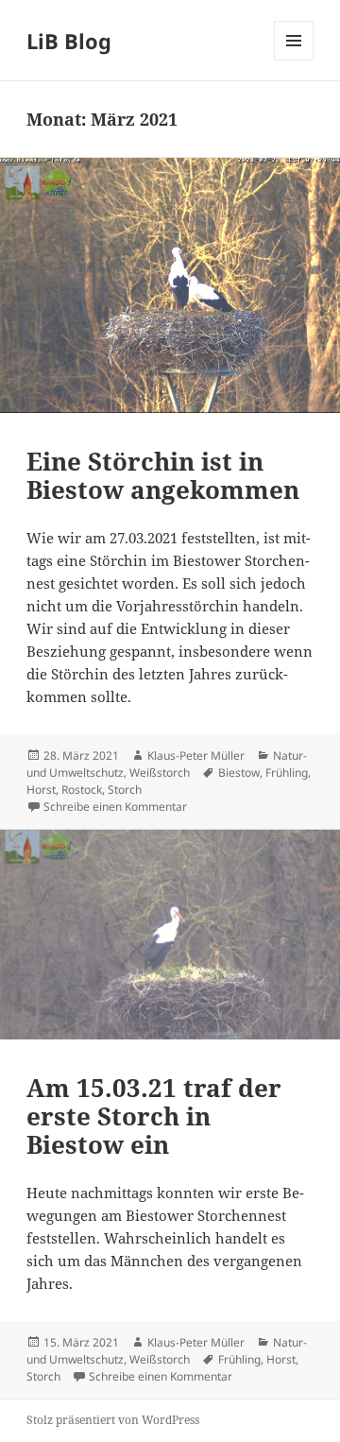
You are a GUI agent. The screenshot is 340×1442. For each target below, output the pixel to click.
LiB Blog (68, 40)
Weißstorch (159, 772)
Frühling (286, 772)
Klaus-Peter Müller (196, 755)
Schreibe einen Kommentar (115, 806)
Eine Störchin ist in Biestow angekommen (162, 475)
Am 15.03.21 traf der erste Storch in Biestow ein (153, 1116)
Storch (125, 789)
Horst (41, 789)
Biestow (239, 772)
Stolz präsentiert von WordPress (112, 1420)
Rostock (81, 789)
